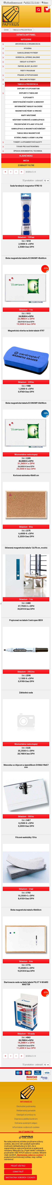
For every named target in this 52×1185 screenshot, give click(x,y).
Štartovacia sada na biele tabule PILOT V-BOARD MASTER (26, 983)
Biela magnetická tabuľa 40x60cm (26, 910)
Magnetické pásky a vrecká (28, 111)
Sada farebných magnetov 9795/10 (26, 186)
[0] (47, 10)
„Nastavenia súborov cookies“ (30, 1155)
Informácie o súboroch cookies (26, 1127)
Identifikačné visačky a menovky (28, 102)
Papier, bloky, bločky (28, 66)
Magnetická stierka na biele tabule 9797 (26, 331)
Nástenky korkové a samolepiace (28, 120)
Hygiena (27, 48)
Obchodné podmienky (26, 1106)
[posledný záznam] (21, 172)
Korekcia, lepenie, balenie (28, 57)
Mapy (45, 3)
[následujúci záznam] (16, 172)
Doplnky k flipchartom (28, 89)
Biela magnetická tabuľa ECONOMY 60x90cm (26, 403)
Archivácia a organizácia (27, 44)
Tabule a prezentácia (22, 30)
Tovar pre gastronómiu (27, 147)
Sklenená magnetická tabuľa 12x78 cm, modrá (26, 548)
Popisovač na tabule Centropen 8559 (26, 620)
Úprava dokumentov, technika (27, 151)
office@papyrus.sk (14, 3)
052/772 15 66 (32, 3)
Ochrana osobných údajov (26, 1123)
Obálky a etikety (28, 62)
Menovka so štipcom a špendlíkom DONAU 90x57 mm (26, 766)
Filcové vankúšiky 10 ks (26, 837)
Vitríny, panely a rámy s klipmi (28, 138)
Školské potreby (27, 80)
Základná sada (26, 693)
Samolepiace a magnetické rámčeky (28, 129)
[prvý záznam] (5, 172)
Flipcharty (28, 98)
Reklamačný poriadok (26, 1110)
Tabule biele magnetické (28, 133)
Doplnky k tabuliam (28, 93)
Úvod (6, 30)
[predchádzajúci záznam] (10, 172)
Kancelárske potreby (27, 53)
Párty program (27, 71)
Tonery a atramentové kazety (27, 142)
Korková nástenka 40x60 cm (26, 475)
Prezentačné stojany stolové (28, 124)
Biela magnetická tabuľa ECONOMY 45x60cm (26, 258)
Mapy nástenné (28, 115)
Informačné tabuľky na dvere (28, 106)
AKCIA (26, 160)
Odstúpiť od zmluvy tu (26, 1115)
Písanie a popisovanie (27, 75)
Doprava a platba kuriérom (26, 1119)
